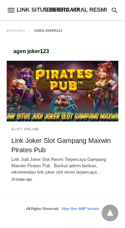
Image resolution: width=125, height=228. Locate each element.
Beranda (16, 30)
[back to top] (110, 213)
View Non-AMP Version (80, 209)
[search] (114, 10)
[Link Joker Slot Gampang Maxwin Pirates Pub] (62, 91)
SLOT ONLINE (25, 129)
